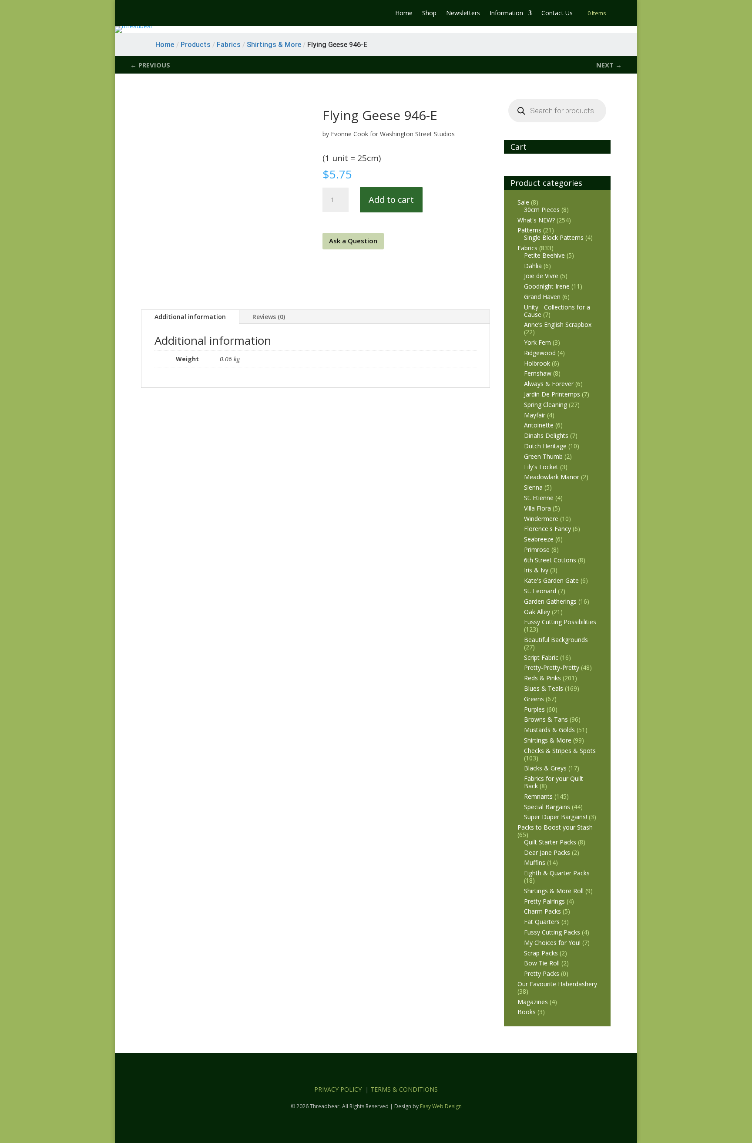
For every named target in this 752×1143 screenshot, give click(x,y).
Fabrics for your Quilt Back (553, 782)
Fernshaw (537, 373)
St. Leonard (540, 591)
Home (404, 13)
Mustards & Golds (549, 730)
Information (506, 13)
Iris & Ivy (536, 570)
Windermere (541, 518)
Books (526, 1012)
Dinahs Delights (546, 435)
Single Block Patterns (554, 237)
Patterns (529, 230)
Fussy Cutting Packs (552, 932)
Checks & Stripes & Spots (560, 750)
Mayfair (534, 415)
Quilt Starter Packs (550, 842)
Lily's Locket (541, 467)
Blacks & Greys (545, 768)
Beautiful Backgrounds (556, 639)
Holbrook (537, 363)
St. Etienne (539, 498)
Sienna (533, 487)
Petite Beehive (544, 255)
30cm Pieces (542, 209)
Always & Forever (549, 384)
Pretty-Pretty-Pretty (551, 667)
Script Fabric (541, 657)
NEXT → (609, 65)
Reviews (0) (268, 317)
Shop (429, 13)
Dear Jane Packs (547, 852)
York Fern (537, 342)
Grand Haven (542, 296)
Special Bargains (547, 807)
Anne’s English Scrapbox (557, 324)
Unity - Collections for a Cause (557, 311)
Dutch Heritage (545, 446)
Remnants (538, 796)
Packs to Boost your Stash (555, 827)
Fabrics (527, 248)
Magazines (532, 1002)
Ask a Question (353, 240)
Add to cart (391, 199)
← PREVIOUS (150, 65)
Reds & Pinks (542, 678)
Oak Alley (537, 612)
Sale (523, 202)
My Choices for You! (552, 942)
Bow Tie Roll (542, 963)
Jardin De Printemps (552, 394)
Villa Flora (537, 508)
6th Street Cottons (550, 560)
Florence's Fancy (547, 528)
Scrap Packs (541, 953)
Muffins (534, 862)
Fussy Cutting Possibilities (560, 622)
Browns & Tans (546, 719)
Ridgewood (540, 353)
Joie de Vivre (541, 276)
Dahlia (533, 266)
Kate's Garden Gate (551, 580)
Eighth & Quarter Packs (557, 873)
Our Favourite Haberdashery (557, 984)
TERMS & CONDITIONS (404, 1089)
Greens (534, 699)
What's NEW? (536, 220)
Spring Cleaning (545, 404)
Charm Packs (542, 911)
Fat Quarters (542, 922)
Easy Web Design (441, 1106)
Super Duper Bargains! (555, 817)
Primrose (537, 549)
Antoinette (539, 425)
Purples (534, 709)
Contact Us (557, 13)
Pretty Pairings (544, 901)
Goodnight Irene (547, 286)
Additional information (190, 317)
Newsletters (463, 13)
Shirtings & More (547, 740)
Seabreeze (539, 539)
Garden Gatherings (550, 601)
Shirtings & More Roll (554, 891)
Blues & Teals (543, 688)
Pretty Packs (541, 973)
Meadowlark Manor (551, 477)
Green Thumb (543, 456)
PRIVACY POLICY (338, 1089)
